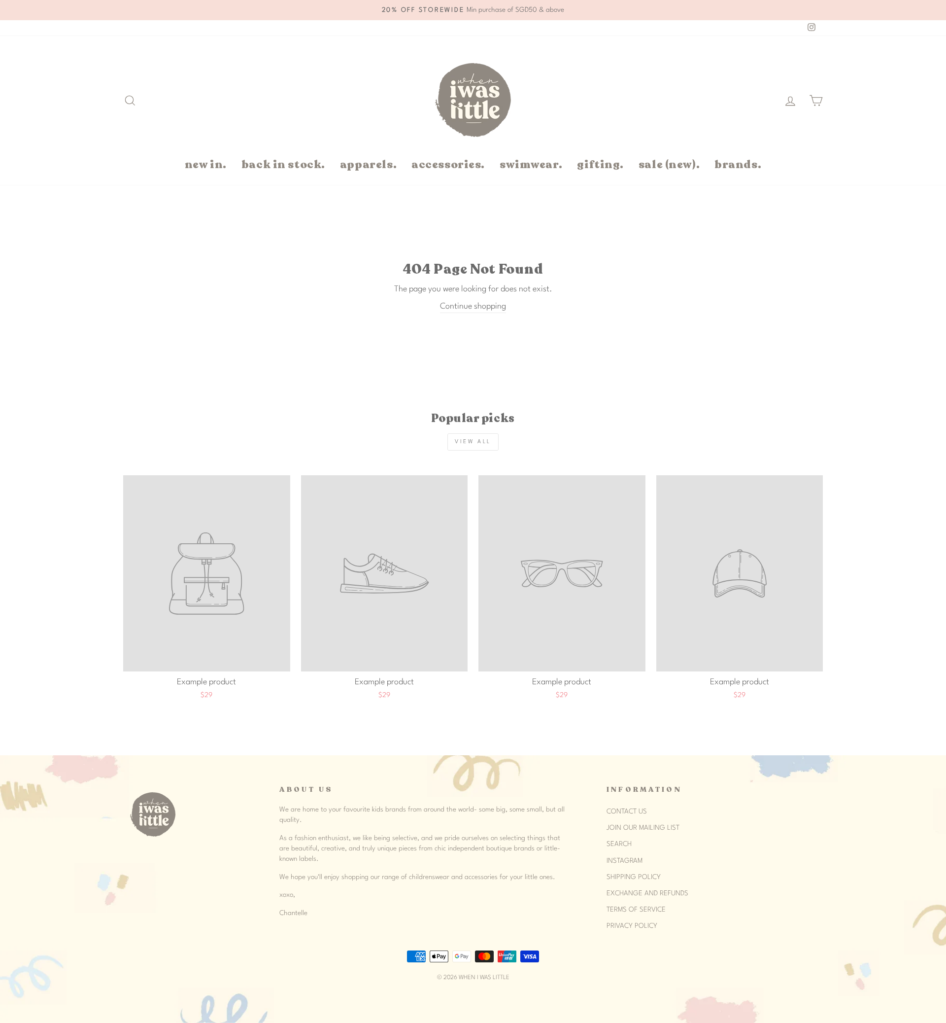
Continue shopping (473, 306)
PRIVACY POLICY (632, 925)
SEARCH (619, 844)
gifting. (600, 164)
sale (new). (669, 164)
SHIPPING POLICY (634, 877)
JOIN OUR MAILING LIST (643, 827)
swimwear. (531, 164)
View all (473, 442)
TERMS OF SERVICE (636, 909)
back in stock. (283, 164)
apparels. (368, 164)
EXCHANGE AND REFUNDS (647, 893)
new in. (206, 164)
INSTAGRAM (624, 860)
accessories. (448, 164)
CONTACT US (627, 811)
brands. (737, 164)
